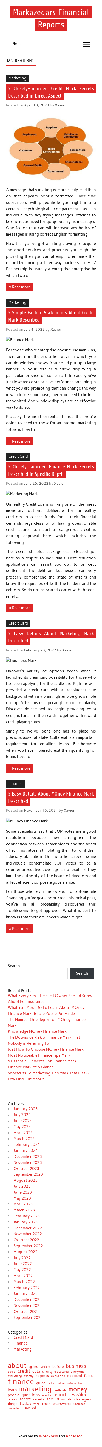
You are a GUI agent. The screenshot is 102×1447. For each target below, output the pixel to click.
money (78, 1389)
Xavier (60, 105)
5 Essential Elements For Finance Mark (42, 1061)
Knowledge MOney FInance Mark (37, 1031)
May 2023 (22, 1198)
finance (21, 1381)
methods (60, 1390)
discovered (61, 1371)
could (11, 1371)
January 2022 (26, 1293)
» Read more (19, 287)
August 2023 (25, 1180)
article (45, 1367)
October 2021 (26, 1311)
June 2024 (23, 1120)
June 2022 (23, 1263)
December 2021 (28, 1299)
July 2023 (22, 1186)
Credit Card (18, 456)
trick (36, 1404)
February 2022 (27, 1287)
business (76, 1366)
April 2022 (23, 1275)
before (58, 1367)
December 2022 (28, 1228)
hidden (52, 1383)
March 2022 (24, 1281)
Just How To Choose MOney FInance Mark (46, 1049)
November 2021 (28, 1305)
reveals (12, 1399)
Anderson (74, 1436)
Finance (15, 783)
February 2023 (27, 1216)
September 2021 (28, 1317)
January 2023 (26, 1222)
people (13, 1395)
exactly (28, 1376)
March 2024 (24, 1138)
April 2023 (23, 1204)
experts (42, 1376)
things (13, 1404)
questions (30, 1395)
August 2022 (25, 1252)
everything (15, 1376)
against (34, 1367)
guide (41, 1383)
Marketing (17, 78)
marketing (35, 1389)
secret (25, 1399)
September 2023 (28, 1174)
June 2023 (23, 1192)
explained (58, 1375)
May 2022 (22, 1269)
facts (88, 1375)
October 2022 (26, 1240)
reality (46, 1395)
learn (12, 1390)
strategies (82, 1399)
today (25, 1403)
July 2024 (22, 1114)
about (17, 1365)
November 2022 (28, 1234)
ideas (61, 1383)
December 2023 (28, 1156)
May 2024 (22, 1126)
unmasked (14, 1408)
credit (23, 1371)
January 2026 (26, 1109)
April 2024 (23, 1132)
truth (46, 1404)
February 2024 (27, 1144)
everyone (78, 1372)
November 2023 (28, 1162)
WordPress (48, 1436)
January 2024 (26, 1150)
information (75, 1383)
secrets (38, 1399)
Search (14, 966)
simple (66, 1399)
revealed (78, 1394)
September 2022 (28, 1246)
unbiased (79, 1404)
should (52, 1399)
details (38, 1372)
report (59, 1395)
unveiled (29, 1408)
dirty (49, 1372)
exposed (74, 1376)
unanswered (62, 1404)
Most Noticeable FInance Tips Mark (39, 1055)
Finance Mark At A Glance (31, 1067)
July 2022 (22, 1258)
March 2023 (24, 1210)
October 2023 (26, 1168)
